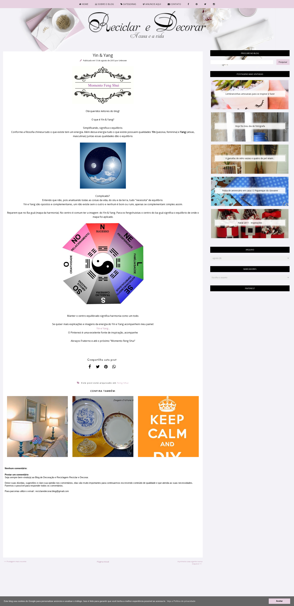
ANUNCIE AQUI (153, 4)
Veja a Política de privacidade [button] (181, 601)
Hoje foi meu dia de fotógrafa (250, 126)
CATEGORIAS (129, 4)
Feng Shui (123, 382)
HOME (84, 4)
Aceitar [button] (279, 601)
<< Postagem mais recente (15, 561)
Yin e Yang (102, 328)
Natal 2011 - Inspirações (250, 222)
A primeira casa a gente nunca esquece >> (190, 562)
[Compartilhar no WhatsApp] (114, 366)
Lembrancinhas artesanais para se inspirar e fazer (250, 93)
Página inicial (103, 561)
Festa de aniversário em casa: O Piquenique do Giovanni (250, 190)
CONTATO (175, 4)
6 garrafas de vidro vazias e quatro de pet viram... (250, 158)
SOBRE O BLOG (105, 4)
